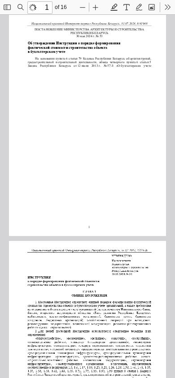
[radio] (114, 7)
